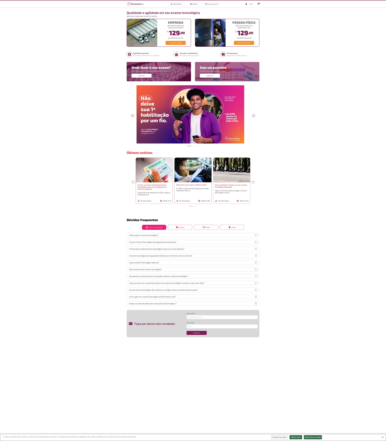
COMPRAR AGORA (175, 43)
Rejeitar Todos (295, 437)
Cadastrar (210, 76)
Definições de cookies (279, 437)
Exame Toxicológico (155, 227)
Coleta (207, 227)
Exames (195, 4)
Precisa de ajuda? (212, 4)
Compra (181, 227)
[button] (212, 4)
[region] (193, 437)
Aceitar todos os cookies (313, 437)
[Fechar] (383, 437)
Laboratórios (177, 4)
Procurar (141, 76)
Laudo (233, 227)
